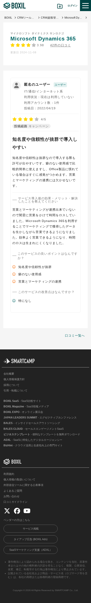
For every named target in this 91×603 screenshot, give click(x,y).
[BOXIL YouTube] (26, 510)
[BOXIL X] (7, 510)
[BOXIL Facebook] (17, 510)
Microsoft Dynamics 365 (43, 39)
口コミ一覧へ (75, 335)
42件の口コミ (60, 45)
